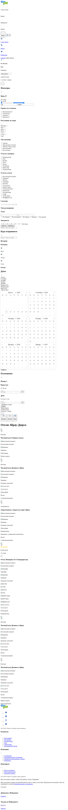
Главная (3, 58)
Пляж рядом (6, 196)
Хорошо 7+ (6, 115)
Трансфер (6, 182)
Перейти (3, 796)
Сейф (4, 194)
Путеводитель (8, 741)
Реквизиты (7, 760)
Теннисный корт (8, 189)
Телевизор (6, 166)
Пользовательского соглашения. (23, 784)
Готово (3, 406)
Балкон (5, 160)
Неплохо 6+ (6, 117)
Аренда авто (8, 744)
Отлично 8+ (6, 113)
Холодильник (7, 169)
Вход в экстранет (9, 770)
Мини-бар (6, 167)
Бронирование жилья (10, 746)
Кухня (5, 164)
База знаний (8, 738)
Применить (11, 225)
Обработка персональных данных (14, 759)
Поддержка (7, 739)
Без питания (6, 150)
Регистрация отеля (9, 772)
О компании (8, 756)
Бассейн (5, 183)
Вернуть (3, 805)
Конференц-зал (7, 197)
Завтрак (5, 143)
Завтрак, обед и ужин (9, 146)
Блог (5, 743)
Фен (4, 159)
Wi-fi (4, 162)
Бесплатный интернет (9, 176)
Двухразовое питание (9, 145)
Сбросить (3, 225)
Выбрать (3, 369)
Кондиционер (7, 157)
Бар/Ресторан (7, 187)
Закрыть (3, 808)
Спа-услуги (6, 185)
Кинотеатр (6, 190)
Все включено (7, 148)
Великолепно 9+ (8, 112)
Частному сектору (9, 773)
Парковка (6, 178)
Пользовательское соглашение (13, 757)
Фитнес (5, 180)
